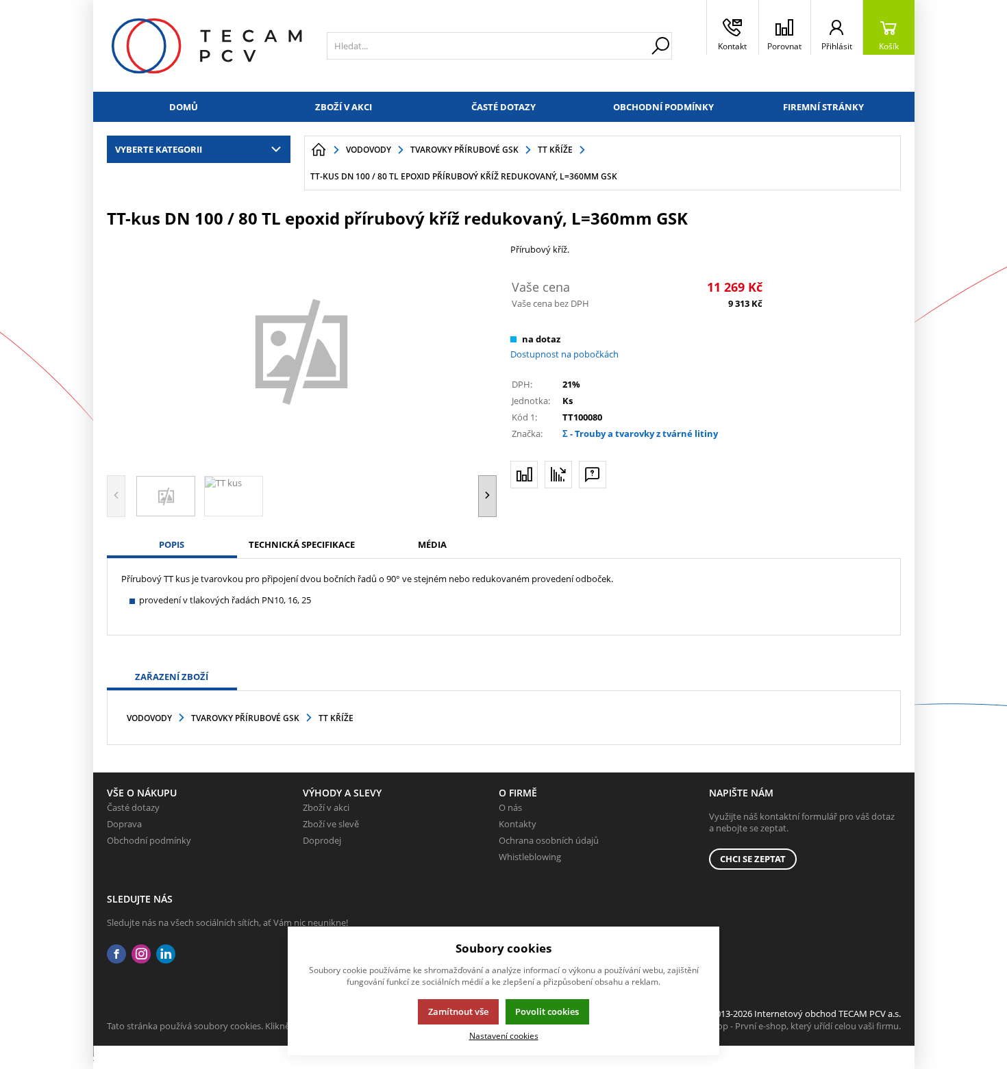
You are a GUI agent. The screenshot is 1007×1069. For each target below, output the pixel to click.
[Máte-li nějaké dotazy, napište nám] (592, 474)
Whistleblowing (530, 857)
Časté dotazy (503, 107)
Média (432, 544)
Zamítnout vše (458, 1011)
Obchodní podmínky (663, 107)
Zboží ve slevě (331, 824)
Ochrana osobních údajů (549, 840)
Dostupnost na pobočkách (564, 354)
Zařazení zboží (171, 676)
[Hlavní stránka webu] (318, 150)
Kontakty (517, 824)
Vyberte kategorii (158, 149)
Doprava (124, 824)
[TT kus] (302, 350)
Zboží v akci (343, 107)
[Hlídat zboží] (558, 475)
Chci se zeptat (753, 859)
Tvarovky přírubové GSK (245, 718)
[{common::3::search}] (660, 46)
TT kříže (336, 718)
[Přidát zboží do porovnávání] (524, 474)
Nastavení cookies (503, 1035)
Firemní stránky (823, 107)
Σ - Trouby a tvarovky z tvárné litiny (640, 433)
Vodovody (149, 718)
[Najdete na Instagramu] (141, 954)
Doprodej (322, 840)
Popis (171, 544)
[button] (487, 496)
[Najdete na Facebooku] (116, 954)
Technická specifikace (302, 544)
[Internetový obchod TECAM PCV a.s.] (206, 46)
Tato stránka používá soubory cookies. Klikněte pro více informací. (241, 1026)
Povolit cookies (547, 1011)
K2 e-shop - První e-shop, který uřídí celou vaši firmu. (794, 1026)
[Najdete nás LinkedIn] (165, 954)
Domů (183, 107)
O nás (510, 807)
